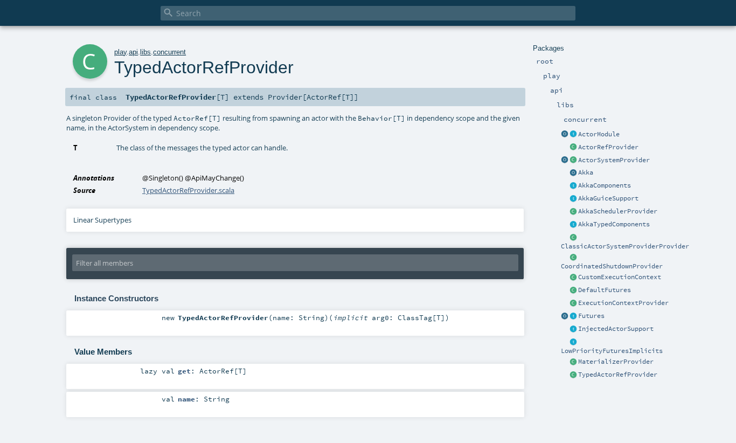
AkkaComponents (604, 185)
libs (145, 52)
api (133, 52)
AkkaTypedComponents (614, 224)
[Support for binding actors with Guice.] (573, 199)
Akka (585, 172)
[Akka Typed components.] (573, 224)
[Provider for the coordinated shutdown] (573, 257)
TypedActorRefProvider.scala (188, 190)
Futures (591, 316)
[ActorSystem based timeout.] (573, 290)
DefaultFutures (604, 290)
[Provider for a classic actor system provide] (573, 237)
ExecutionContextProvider (623, 303)
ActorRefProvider (608, 147)
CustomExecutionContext (619, 277)
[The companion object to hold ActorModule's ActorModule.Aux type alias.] (564, 134)
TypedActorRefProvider (617, 374)
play (120, 52)
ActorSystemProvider (614, 160)
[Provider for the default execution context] (573, 303)
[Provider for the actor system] (573, 160)
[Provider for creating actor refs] (573, 147)
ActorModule (599, 134)
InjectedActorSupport (616, 329)
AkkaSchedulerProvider (617, 211)
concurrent (169, 52)
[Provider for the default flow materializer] (573, 362)
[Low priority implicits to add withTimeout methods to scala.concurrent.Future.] (573, 342)
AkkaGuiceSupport (608, 198)
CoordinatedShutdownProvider (612, 266)
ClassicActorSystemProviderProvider (625, 246)
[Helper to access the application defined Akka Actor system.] (573, 173)
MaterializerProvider (616, 361)
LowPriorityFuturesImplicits (612, 351)
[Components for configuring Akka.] (573, 186)
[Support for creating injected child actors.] (573, 329)
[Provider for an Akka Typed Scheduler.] (573, 211)
